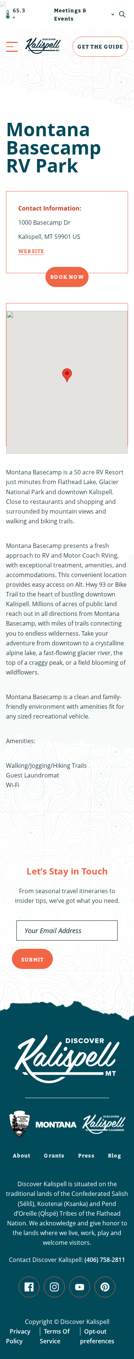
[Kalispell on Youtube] (79, 1286)
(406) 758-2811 (104, 1260)
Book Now (66, 276)
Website (31, 251)
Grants (54, 1155)
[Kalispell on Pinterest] (104, 1286)
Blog (114, 1155)
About (22, 1155)
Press (86, 1155)
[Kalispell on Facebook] (29, 1286)
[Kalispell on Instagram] (54, 1286)
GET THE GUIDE (100, 46)
